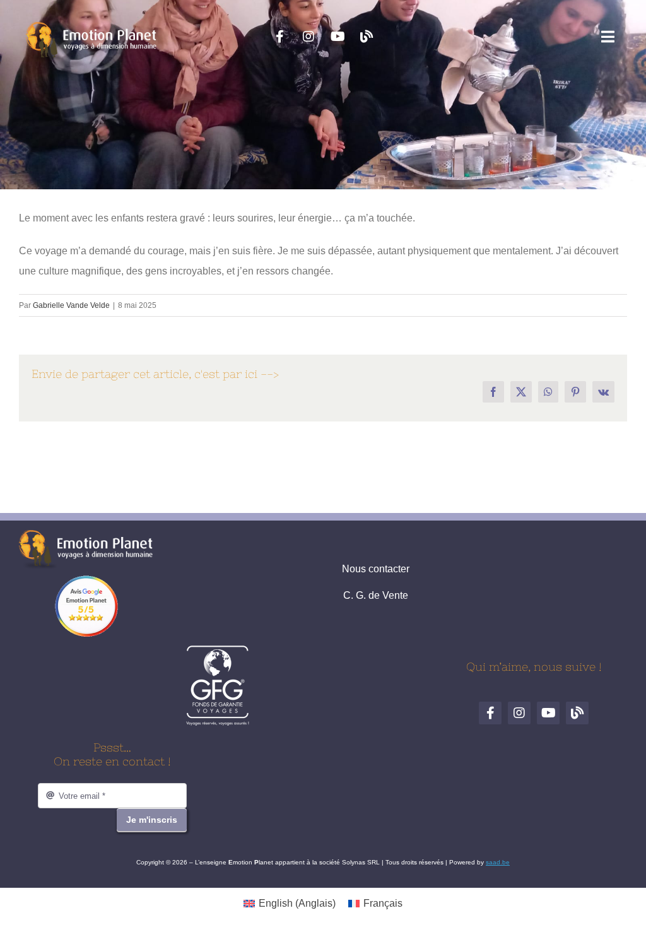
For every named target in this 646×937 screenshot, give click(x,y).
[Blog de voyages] (366, 36)
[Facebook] (279, 36)
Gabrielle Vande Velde (71, 305)
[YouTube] (337, 36)
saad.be (498, 862)
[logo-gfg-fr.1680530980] (217, 649)
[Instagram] (308, 36)
